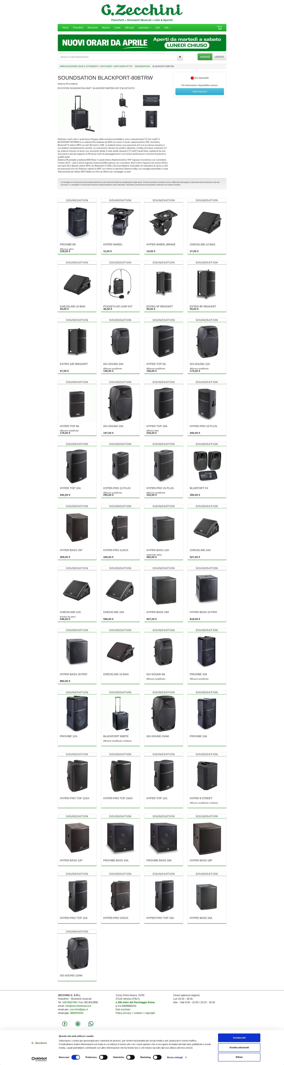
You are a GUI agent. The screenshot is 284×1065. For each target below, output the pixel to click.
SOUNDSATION (142, 66)
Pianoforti (78, 27)
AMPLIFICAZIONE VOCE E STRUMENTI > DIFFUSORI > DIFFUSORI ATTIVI (96, 66)
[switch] (103, 1057)
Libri (157, 27)
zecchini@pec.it (79, 1009)
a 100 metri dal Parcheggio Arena (135, 1002)
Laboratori (143, 27)
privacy (127, 1013)
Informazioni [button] (199, 91)
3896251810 (76, 1013)
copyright (150, 1013)
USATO (219, 56)
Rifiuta (239, 1057)
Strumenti (93, 27)
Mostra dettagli (175, 1057)
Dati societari (123, 1009)
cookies (138, 1013)
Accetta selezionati (239, 1047)
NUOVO (205, 56)
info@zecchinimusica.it (78, 1005)
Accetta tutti (239, 1037)
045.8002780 (70, 1002)
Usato (117, 27)
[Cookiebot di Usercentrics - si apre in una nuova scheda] (39, 1059)
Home (65, 27)
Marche (106, 27)
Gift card (129, 27)
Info (166, 27)
